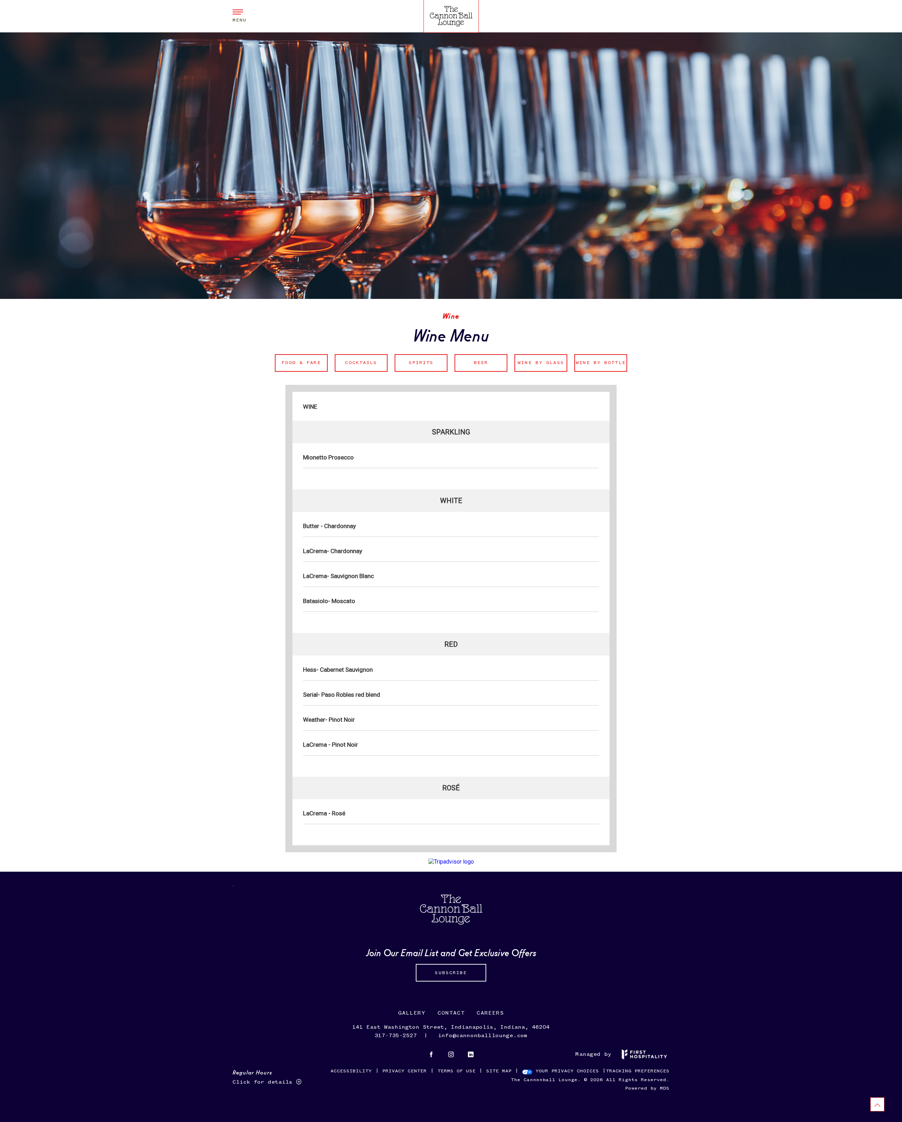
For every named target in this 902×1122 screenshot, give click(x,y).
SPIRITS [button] (414, 359)
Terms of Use (457, 1070)
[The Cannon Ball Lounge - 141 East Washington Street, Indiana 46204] (451, 15)
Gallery (411, 1013)
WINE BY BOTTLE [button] (600, 359)
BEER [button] (471, 359)
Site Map (499, 1070)
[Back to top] (877, 1104)
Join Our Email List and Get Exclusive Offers (451, 952)
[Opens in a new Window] (431, 1055)
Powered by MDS (647, 1088)
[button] (240, 16)
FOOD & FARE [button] (298, 359)
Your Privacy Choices (565, 1070)
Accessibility (351, 1070)
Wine (451, 315)
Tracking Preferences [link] (637, 1070)
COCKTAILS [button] (356, 359)
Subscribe (451, 972)
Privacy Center (404, 1070)
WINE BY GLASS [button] (539, 359)
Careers (490, 1013)
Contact (451, 1013)
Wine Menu (451, 334)
